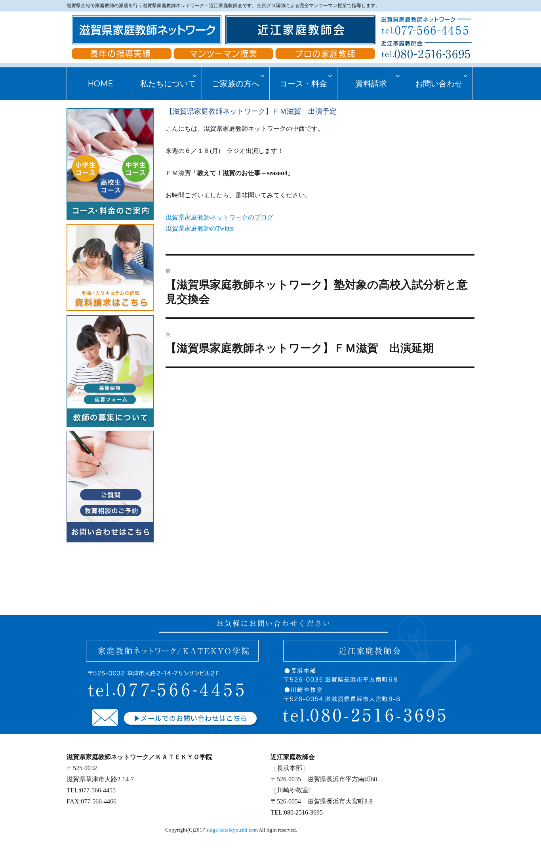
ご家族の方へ (235, 83)
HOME (100, 83)
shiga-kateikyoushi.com (232, 830)
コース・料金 (303, 83)
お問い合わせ (439, 83)
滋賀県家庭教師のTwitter (200, 228)
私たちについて (168, 83)
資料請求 (371, 83)
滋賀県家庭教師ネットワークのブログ (219, 217)
